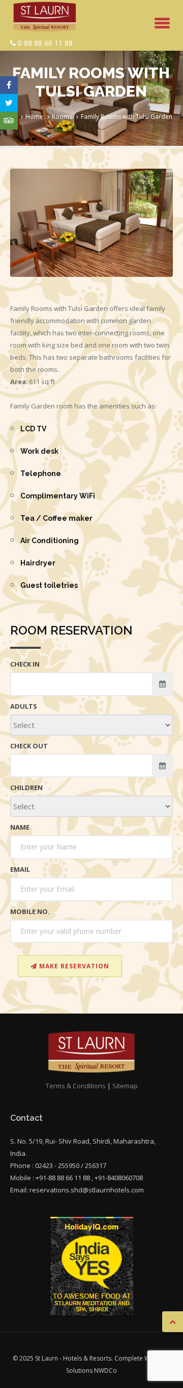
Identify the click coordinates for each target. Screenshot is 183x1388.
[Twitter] (9, 103)
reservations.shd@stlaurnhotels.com (86, 1189)
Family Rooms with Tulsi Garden (126, 116)
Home (34, 116)
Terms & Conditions (76, 1085)
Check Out (29, 745)
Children (26, 787)
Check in (25, 664)
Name (19, 827)
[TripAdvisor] (9, 121)
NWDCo (105, 1370)
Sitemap (125, 1085)
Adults (23, 706)
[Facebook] (9, 85)
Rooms (62, 116)
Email (20, 869)
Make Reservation (73, 966)
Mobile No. (30, 911)
